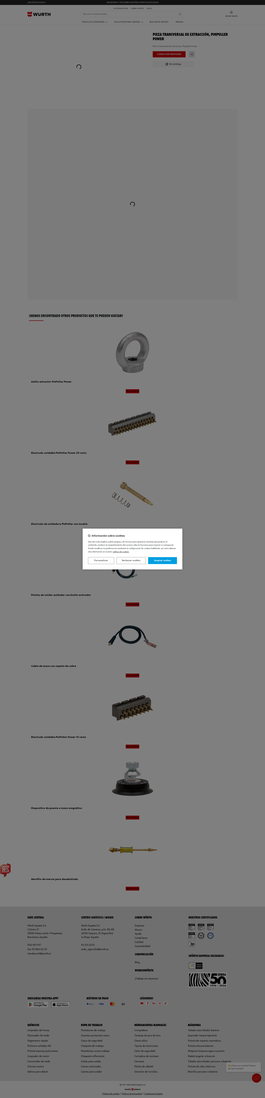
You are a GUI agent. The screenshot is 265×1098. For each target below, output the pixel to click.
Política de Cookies (121, 552)
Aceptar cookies (162, 560)
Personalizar (101, 560)
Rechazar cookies (131, 560)
